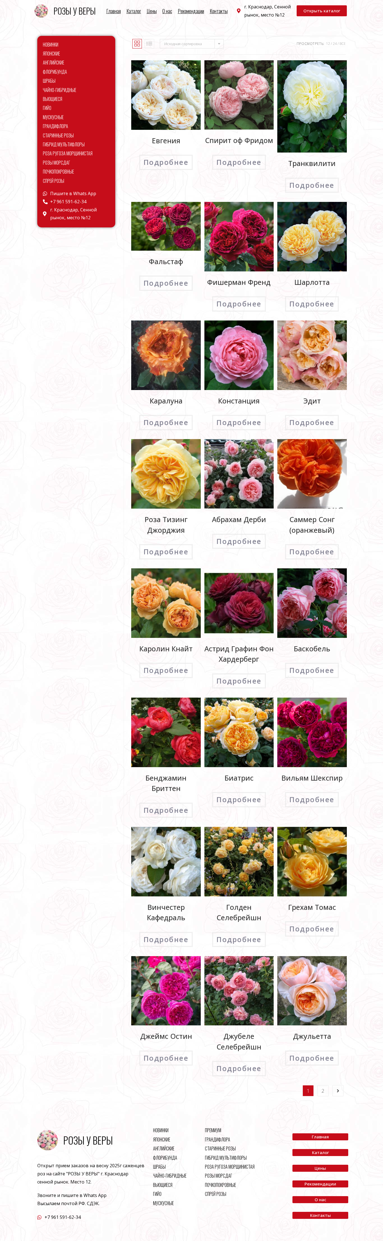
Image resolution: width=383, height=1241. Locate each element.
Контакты (219, 11)
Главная (113, 11)
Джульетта (312, 1036)
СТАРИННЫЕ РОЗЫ (58, 135)
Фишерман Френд (239, 282)
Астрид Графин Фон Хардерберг (239, 654)
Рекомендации (191, 11)
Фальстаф (166, 261)
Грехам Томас (312, 907)
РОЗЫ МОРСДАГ (56, 162)
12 (328, 43)
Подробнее (166, 162)
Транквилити (312, 163)
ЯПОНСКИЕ (51, 53)
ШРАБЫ (49, 80)
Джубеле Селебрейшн (238, 1041)
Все (343, 43)
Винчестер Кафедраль (166, 912)
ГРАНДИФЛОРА (55, 126)
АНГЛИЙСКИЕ (53, 62)
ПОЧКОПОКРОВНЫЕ (58, 171)
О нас (167, 11)
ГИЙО (47, 108)
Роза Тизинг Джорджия (166, 525)
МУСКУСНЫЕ (53, 117)
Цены (152, 11)
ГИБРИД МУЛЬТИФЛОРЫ (64, 144)
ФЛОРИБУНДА (55, 71)
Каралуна (166, 400)
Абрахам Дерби (239, 519)
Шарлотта (312, 282)
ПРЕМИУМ (213, 1130)
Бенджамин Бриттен (166, 783)
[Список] (149, 44)
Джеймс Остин (166, 1036)
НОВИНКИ (50, 44)
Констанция (239, 400)
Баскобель (312, 648)
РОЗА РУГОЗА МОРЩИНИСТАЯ (68, 153)
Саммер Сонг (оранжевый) (312, 525)
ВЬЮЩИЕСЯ (52, 99)
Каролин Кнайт (166, 648)
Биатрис (239, 778)
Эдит (312, 400)
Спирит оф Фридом (239, 140)
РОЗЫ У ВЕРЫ (75, 10)
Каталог (133, 11)
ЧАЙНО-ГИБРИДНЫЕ (59, 90)
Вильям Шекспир (312, 778)
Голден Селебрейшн (238, 912)
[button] (322, 10)
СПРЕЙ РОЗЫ (53, 180)
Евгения (166, 140)
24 (335, 43)
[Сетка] (137, 44)
